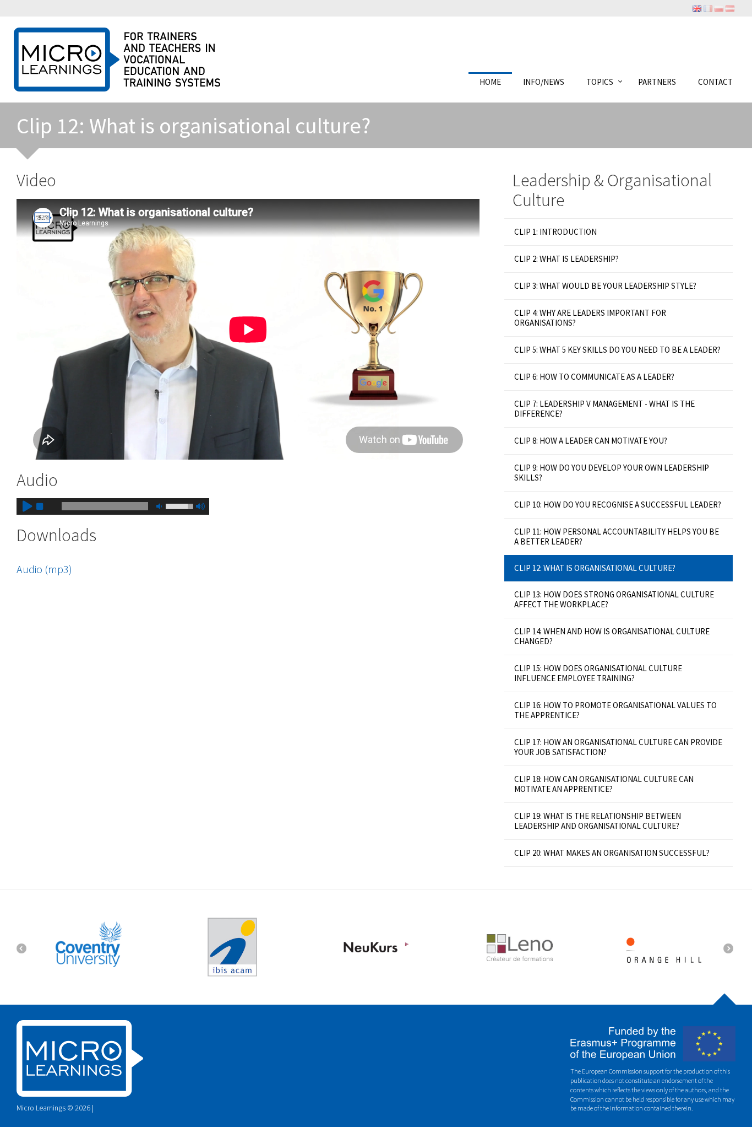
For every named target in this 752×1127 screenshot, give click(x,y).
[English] (697, 7)
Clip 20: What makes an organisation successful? (612, 853)
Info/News (543, 81)
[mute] (159, 506)
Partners (657, 81)
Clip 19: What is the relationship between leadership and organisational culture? (597, 821)
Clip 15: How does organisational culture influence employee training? (598, 673)
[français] (708, 7)
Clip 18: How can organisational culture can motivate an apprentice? (604, 784)
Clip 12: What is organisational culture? (594, 568)
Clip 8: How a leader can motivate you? (590, 440)
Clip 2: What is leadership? (566, 259)
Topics (599, 81)
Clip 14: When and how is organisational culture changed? (612, 636)
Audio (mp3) (44, 569)
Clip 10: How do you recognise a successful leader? (617, 504)
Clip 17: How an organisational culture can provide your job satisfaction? (618, 747)
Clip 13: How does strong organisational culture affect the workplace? (614, 599)
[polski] (719, 7)
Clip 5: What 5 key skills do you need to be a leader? (617, 349)
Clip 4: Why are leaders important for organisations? (590, 318)
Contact (715, 81)
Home (490, 81)
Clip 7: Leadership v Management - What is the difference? (604, 408)
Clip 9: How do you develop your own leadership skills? (611, 472)
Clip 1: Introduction (555, 232)
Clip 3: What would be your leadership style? (605, 286)
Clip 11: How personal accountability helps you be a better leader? (616, 536)
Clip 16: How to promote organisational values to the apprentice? (615, 710)
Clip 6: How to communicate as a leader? (594, 376)
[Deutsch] (730, 7)
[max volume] (200, 506)
